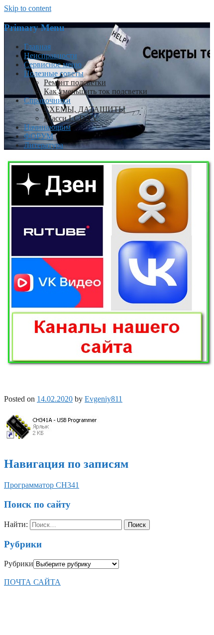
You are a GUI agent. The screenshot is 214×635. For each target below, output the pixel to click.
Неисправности (50, 55)
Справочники (47, 100)
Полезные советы (54, 73)
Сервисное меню (53, 64)
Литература (43, 145)
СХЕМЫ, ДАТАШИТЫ (84, 109)
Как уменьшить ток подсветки (95, 91)
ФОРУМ (38, 136)
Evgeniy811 (103, 399)
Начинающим (47, 127)
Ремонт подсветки (75, 82)
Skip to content (27, 8)
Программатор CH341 (41, 485)
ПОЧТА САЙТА (32, 582)
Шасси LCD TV (71, 118)
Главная (37, 46)
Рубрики (18, 563)
